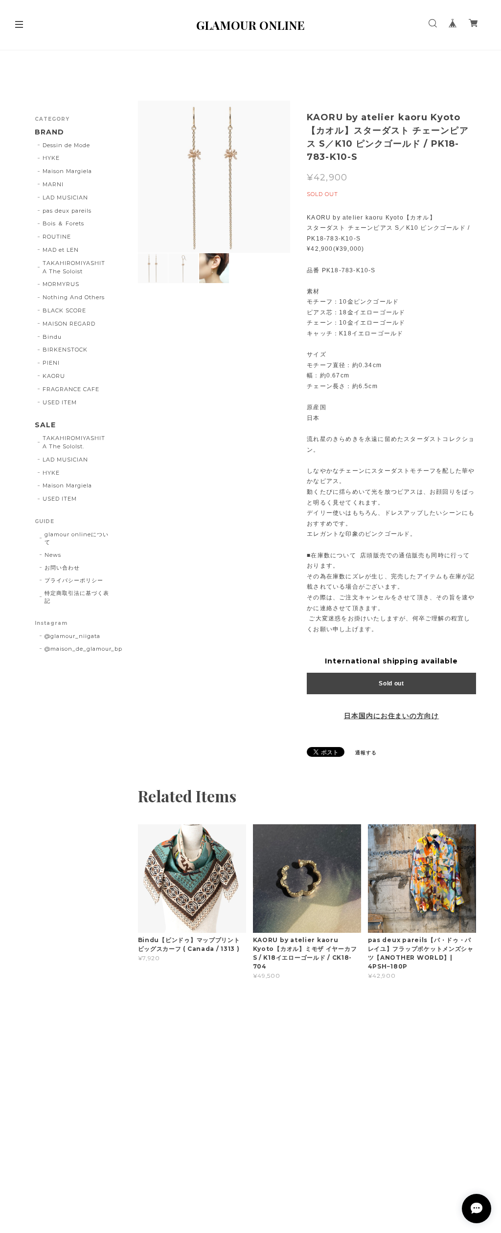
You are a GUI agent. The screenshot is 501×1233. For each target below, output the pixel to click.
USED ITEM (60, 402)
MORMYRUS (61, 284)
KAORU (54, 376)
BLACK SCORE (64, 310)
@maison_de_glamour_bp (83, 648)
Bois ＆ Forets (63, 223)
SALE (45, 425)
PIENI (51, 362)
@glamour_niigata (72, 636)
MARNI (53, 184)
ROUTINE (57, 236)
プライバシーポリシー (74, 580)
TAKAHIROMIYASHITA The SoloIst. (74, 442)
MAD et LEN (61, 249)
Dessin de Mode (66, 145)
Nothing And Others (73, 297)
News (53, 554)
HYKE (51, 157)
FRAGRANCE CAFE (71, 389)
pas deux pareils (67, 210)
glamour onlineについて (76, 538)
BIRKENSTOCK (65, 349)
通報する (366, 752)
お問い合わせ (62, 567)
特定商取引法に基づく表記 (77, 597)
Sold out (391, 683)
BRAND (49, 132)
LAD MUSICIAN (65, 197)
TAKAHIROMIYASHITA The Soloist (74, 267)
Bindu (52, 336)
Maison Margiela (67, 171)
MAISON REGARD (69, 323)
